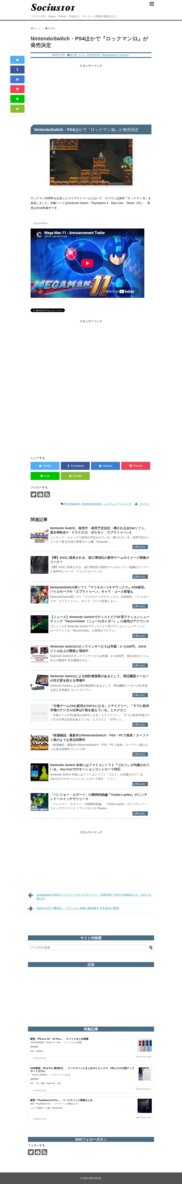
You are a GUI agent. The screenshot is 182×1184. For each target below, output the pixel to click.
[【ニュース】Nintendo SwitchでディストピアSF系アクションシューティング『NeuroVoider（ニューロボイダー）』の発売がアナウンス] (39, 624)
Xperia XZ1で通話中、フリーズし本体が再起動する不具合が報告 (77, 908)
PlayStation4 (72, 503)
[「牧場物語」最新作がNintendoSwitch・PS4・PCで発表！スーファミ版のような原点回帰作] (39, 742)
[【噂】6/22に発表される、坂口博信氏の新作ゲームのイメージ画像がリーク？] (39, 565)
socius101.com (39, 1058)
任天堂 (73, 55)
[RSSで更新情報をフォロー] (47, 494)
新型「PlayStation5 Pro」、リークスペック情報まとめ (61, 1100)
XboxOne (124, 55)
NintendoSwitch (110, 55)
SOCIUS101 (95, 1178)
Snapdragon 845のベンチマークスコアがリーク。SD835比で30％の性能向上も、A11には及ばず (93, 896)
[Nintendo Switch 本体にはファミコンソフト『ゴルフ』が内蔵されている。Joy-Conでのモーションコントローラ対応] (39, 772)
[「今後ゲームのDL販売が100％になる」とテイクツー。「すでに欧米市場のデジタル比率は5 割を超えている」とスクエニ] (39, 713)
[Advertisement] (91, 93)
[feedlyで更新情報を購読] (40, 494)
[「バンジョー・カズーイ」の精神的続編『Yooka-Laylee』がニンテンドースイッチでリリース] (39, 802)
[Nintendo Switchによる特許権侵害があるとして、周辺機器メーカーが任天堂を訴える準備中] (39, 683)
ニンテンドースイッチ (117, 503)
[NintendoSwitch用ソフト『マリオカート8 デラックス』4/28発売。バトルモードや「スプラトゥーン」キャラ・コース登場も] (39, 594)
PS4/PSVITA (93, 55)
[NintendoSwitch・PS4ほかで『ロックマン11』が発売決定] (17, 79)
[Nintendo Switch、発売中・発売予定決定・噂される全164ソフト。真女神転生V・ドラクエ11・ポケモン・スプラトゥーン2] (39, 535)
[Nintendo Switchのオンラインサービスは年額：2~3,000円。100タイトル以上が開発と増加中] (39, 654)
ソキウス (143, 503)
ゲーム (81, 55)
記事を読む (139, 547)
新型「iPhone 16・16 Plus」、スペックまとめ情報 (59, 1038)
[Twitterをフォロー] (33, 494)
